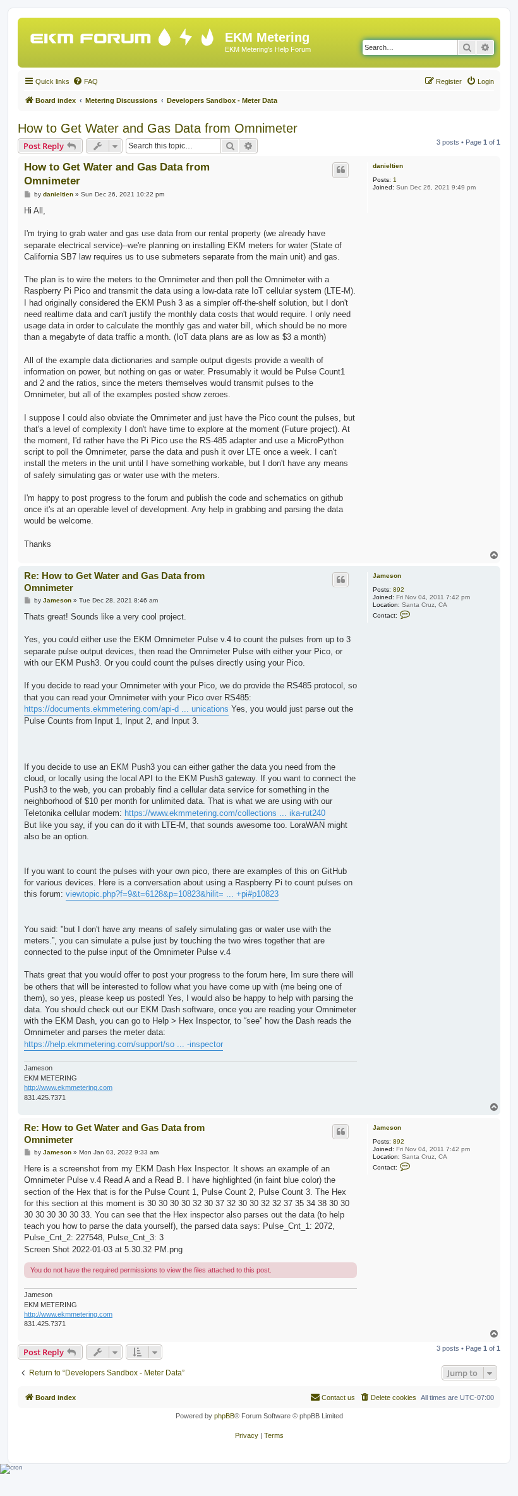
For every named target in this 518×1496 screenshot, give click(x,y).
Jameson (387, 575)
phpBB (224, 1416)
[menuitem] (85, 81)
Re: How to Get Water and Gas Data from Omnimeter (114, 581)
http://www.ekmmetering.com (68, 1087)
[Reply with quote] (340, 169)
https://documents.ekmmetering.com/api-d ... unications (126, 709)
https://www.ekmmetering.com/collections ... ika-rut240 (224, 813)
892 (398, 589)
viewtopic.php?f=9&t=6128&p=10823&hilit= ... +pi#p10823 (172, 894)
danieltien (388, 165)
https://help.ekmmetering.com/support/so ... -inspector (123, 1044)
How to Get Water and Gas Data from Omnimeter (158, 128)
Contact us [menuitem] (338, 1397)
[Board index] (123, 34)
